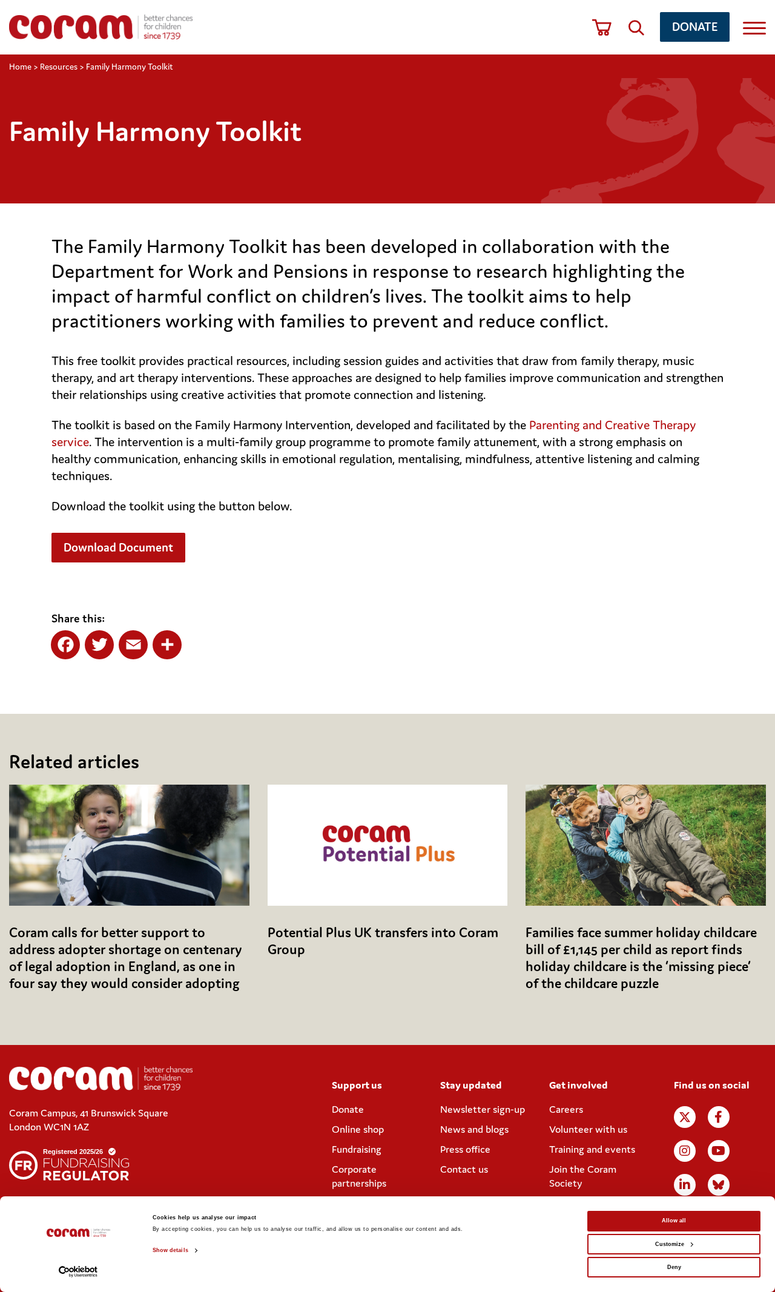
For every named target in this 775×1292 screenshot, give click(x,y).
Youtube (719, 1151)
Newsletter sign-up (482, 1109)
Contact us (464, 1169)
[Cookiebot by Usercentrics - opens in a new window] (78, 1271)
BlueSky (719, 1185)
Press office (465, 1149)
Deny (674, 1267)
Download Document (118, 547)
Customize (669, 1244)
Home (20, 66)
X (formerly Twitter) (685, 1117)
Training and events (592, 1149)
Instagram (685, 1151)
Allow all (674, 1221)
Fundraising (356, 1149)
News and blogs (474, 1129)
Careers (566, 1109)
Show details (170, 1250)
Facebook (719, 1117)
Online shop (358, 1129)
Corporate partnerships (359, 1176)
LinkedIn (685, 1185)
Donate (694, 26)
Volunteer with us (588, 1129)
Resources (59, 66)
